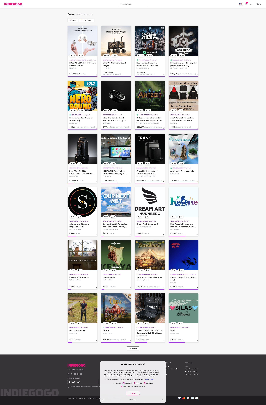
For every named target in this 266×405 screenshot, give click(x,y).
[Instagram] (78, 374)
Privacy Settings (98, 398)
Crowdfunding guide (170, 369)
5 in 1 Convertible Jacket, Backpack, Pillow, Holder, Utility (182, 120)
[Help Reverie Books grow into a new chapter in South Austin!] (183, 202)
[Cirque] (116, 308)
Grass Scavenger (77, 330)
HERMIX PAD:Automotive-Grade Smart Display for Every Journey (114, 173)
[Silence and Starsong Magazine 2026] (82, 202)
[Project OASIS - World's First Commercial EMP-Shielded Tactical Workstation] (150, 308)
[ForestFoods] (116, 255)
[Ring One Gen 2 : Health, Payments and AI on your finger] (116, 96)
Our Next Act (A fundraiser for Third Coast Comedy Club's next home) (115, 226)
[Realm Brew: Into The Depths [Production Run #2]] (183, 41)
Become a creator (191, 371)
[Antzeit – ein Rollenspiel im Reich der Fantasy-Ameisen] (150, 96)
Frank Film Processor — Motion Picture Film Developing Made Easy (147, 173)
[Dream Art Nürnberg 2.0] (150, 202)
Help (165, 374)
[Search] (120, 4)
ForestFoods (109, 277)
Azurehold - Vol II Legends (182, 171)
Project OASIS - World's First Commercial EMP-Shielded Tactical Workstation (150, 333)
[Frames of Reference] (82, 255)
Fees (186, 366)
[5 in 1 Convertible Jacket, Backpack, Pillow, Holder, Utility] (183, 96)
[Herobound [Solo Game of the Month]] (82, 96)
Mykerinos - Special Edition (149, 277)
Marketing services (191, 369)
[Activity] (246, 4)
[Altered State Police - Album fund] (183, 255)
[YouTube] (75, 374)
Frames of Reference (79, 277)
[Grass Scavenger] (82, 308)
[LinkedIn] (81, 374)
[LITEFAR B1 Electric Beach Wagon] (116, 41)
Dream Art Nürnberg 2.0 (147, 224)
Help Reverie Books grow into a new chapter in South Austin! (183, 226)
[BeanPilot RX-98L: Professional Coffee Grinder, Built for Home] (82, 149)
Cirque (106, 330)
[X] (72, 374)
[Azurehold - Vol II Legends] (183, 149)
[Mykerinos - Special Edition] (150, 255)
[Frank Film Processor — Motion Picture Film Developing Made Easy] (150, 149)
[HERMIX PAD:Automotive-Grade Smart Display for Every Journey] (116, 149)
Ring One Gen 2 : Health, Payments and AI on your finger (114, 120)
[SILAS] (183, 308)
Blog (165, 371)
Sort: (87, 20)
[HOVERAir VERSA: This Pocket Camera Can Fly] (82, 41)
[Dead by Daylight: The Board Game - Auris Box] (150, 41)
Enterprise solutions (191, 374)
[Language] (241, 4)
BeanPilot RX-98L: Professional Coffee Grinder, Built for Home (82, 173)
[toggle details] (97, 76)
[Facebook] (69, 374)
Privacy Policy (72, 398)
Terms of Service (85, 398)
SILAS (172, 330)
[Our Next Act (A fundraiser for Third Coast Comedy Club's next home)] (116, 202)
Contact (166, 366)
